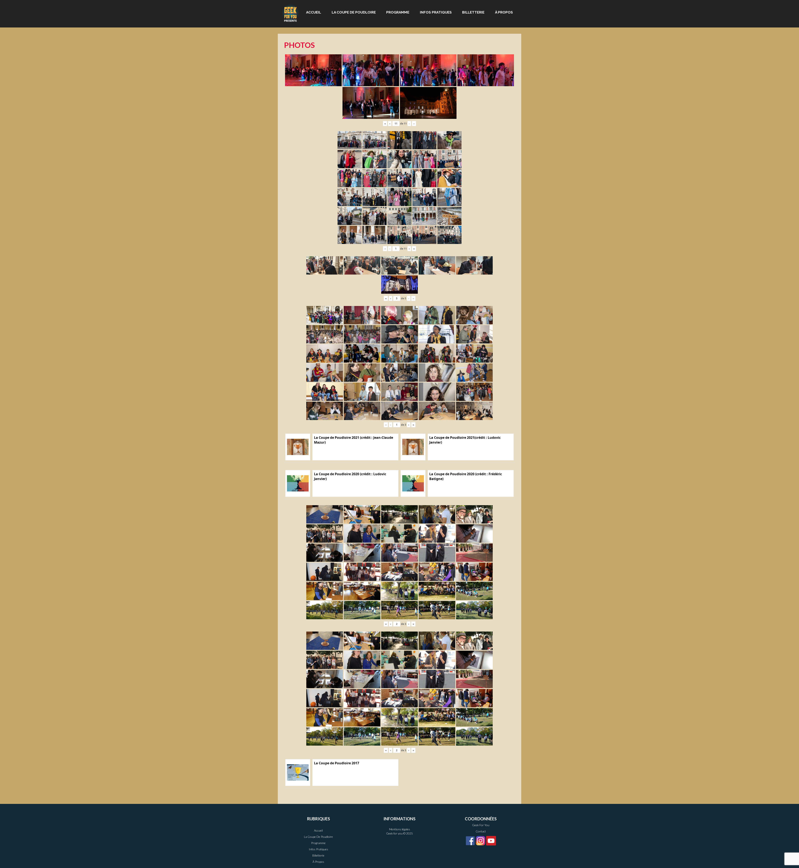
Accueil (313, 12)
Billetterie (473, 12)
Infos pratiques (436, 12)
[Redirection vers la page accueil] (290, 12)
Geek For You (480, 825)
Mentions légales (399, 829)
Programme (397, 12)
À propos (504, 12)
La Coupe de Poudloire (354, 12)
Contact (481, 831)
